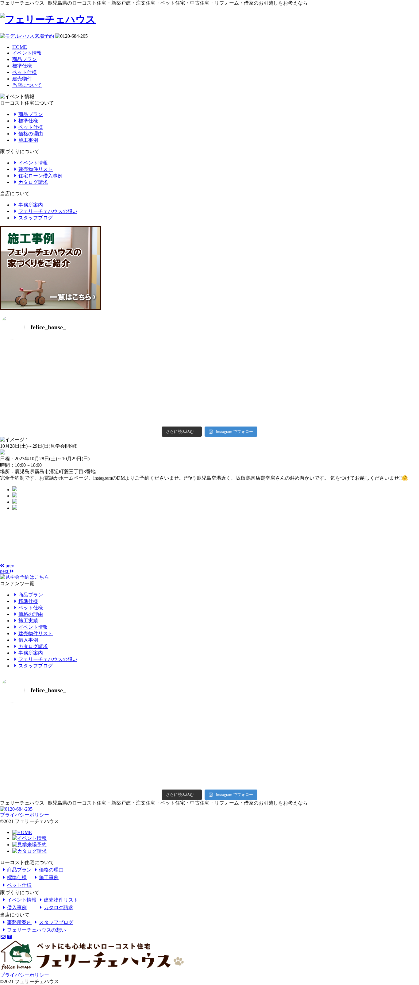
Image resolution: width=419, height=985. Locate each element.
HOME (19, 47)
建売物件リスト (35, 169)
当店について (27, 85)
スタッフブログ (35, 217)
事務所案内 (30, 204)
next (5, 571)
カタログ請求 (33, 182)
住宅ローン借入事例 (40, 175)
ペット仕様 (24, 72)
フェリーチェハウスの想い (47, 211)
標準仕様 (22, 65)
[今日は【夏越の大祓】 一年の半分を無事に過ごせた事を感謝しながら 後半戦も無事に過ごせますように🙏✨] (105, 403)
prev (9, 565)
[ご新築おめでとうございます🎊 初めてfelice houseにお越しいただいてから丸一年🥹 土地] (314, 366)
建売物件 (22, 78)
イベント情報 (27, 53)
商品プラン (24, 59)
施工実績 (28, 620)
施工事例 (28, 140)
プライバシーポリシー (24, 814)
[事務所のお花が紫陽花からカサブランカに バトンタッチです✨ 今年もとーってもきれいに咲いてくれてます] (314, 395)
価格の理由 (30, 133)
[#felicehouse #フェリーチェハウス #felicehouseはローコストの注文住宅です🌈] (105, 353)
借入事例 (28, 640)
